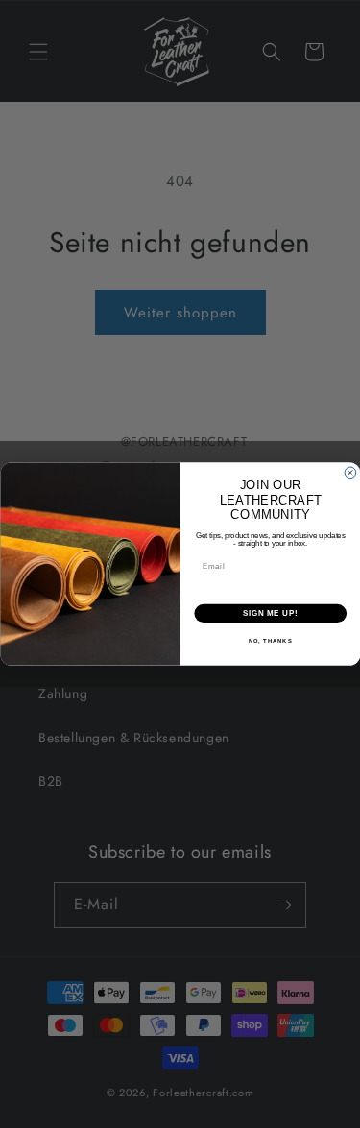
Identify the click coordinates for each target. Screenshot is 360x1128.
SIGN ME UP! (270, 613)
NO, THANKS (270, 641)
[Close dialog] (350, 473)
